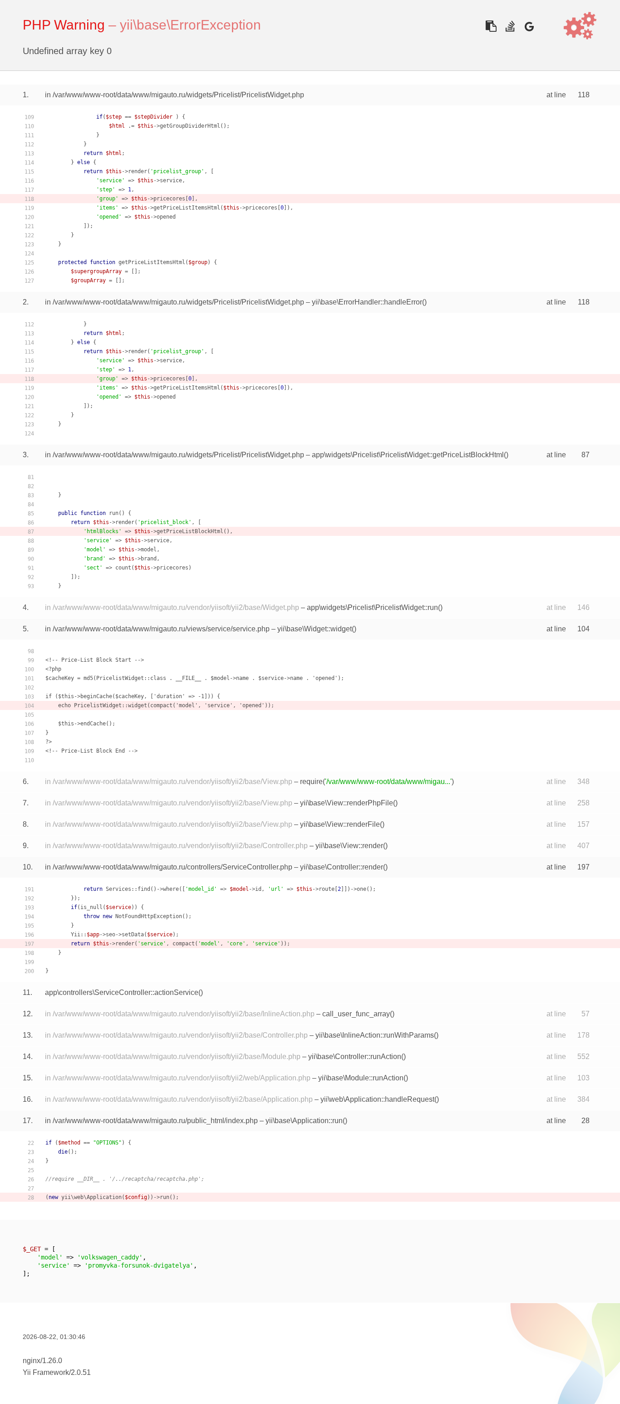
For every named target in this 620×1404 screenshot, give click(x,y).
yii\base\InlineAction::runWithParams (374, 1035)
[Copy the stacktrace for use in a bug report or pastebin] (491, 26)
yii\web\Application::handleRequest (377, 1099)
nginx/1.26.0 (42, 1360)
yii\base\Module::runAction (360, 1078)
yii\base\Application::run (304, 1120)
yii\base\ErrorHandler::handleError (367, 302)
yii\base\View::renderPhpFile (346, 803)
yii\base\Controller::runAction (354, 1056)
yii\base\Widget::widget (314, 629)
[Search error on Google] (529, 26)
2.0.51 (81, 1372)
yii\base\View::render (349, 845)
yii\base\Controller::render (341, 867)
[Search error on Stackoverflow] (510, 26)
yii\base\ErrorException (190, 24)
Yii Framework (46, 1372)
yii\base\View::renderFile (340, 824)
